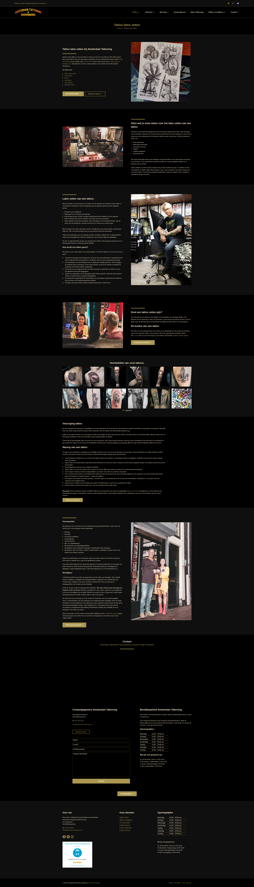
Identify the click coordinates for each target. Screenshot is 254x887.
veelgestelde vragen (111, 613)
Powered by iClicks (94, 883)
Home (119, 28)
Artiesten (148, 12)
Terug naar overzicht (142, 342)
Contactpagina (126, 793)
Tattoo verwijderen (215, 12)
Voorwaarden (68, 82)
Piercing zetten (124, 822)
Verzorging (67, 80)
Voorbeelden (68, 76)
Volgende (128, 410)
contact (136, 335)
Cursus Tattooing (125, 828)
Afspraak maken (69, 85)
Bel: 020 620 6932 (72, 94)
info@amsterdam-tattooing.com (82, 724)
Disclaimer (178, 883)
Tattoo (135, 12)
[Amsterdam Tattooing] (28, 12)
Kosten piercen (124, 825)
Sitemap (188, 883)
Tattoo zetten (123, 817)
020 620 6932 (87, 61)
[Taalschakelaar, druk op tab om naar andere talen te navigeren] (238, 3)
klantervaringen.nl (80, 865)
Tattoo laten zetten (70, 73)
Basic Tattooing (197, 12)
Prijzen (66, 78)
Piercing (163, 12)
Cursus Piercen (180, 12)
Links (183, 883)
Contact (234, 12)
